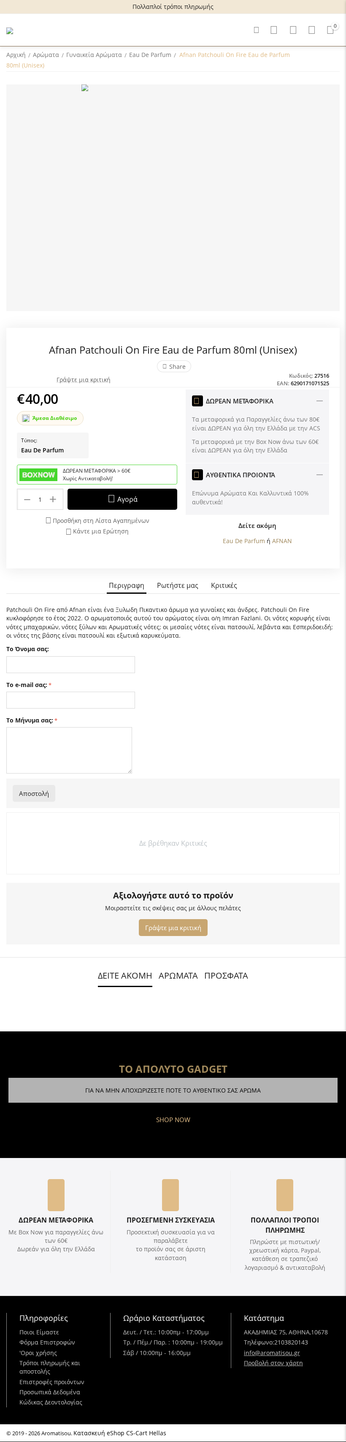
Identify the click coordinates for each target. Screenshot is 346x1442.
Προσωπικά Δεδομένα (49, 1392)
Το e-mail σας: (26, 685)
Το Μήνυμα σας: (29, 720)
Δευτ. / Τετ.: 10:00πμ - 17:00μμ (166, 1332)
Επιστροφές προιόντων (51, 1382)
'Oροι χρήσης (38, 1353)
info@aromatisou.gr (272, 1353)
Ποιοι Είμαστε (39, 1332)
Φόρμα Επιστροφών (47, 1342)
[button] (174, 366)
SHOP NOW (173, 1119)
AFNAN (282, 541)
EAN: (283, 383)
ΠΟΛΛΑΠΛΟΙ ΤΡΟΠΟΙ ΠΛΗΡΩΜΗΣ (285, 1224)
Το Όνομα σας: (27, 649)
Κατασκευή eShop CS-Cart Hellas (119, 1433)
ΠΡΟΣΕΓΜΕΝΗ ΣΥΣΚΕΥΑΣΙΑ (171, 1220)
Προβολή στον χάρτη (273, 1363)
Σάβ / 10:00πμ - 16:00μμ (157, 1353)
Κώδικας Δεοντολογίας (50, 1402)
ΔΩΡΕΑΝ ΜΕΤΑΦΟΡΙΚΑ (56, 1220)
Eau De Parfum (42, 450)
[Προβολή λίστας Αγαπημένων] (293, 30)
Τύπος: (29, 440)
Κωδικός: (301, 375)
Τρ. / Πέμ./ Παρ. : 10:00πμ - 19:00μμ (173, 1342)
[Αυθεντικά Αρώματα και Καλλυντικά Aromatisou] (9, 30)
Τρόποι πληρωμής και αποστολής (49, 1367)
